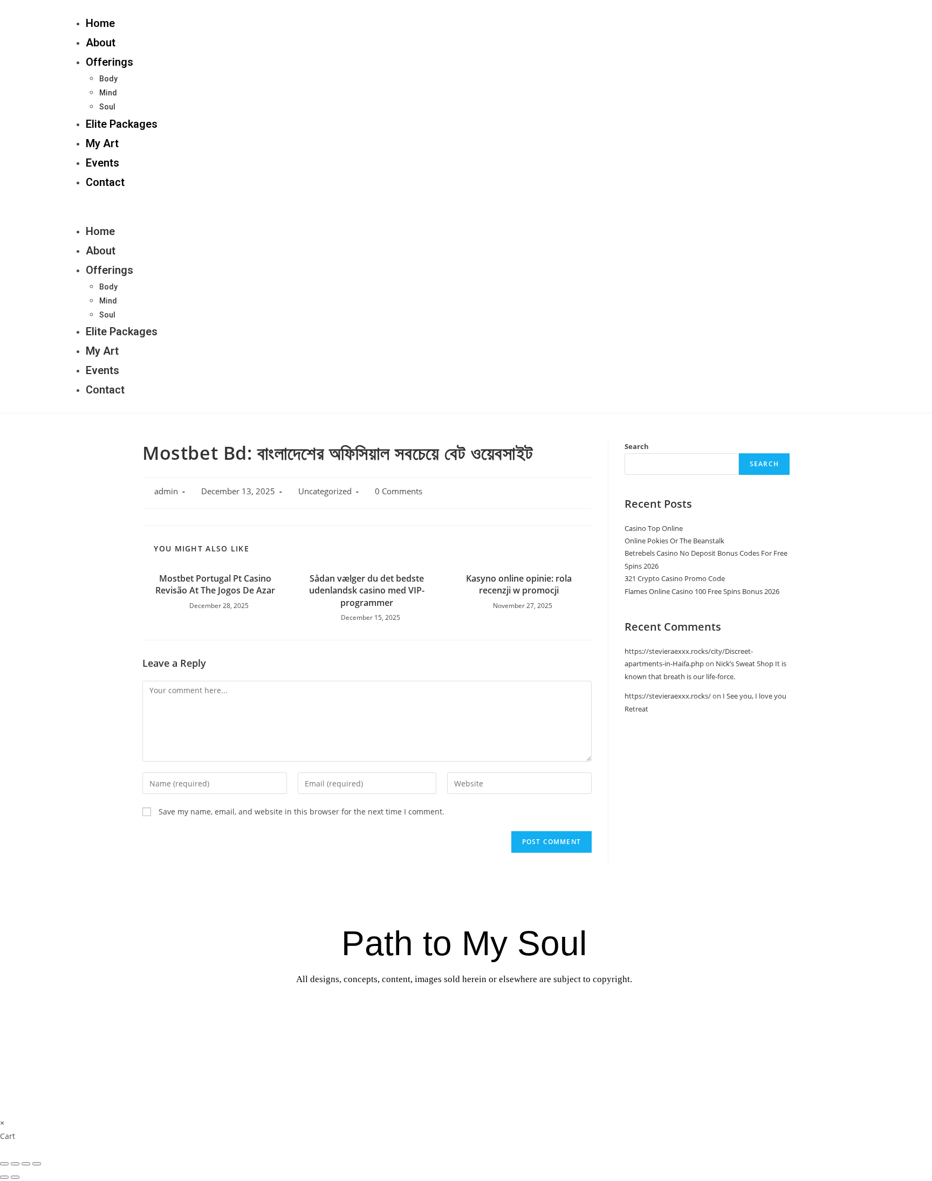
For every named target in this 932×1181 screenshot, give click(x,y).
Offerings (109, 62)
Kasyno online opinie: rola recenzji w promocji (519, 584)
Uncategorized (325, 491)
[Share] (15, 1163)
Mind (108, 92)
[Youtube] (528, 1014)
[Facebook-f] (876, 206)
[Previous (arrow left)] (4, 1177)
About (100, 42)
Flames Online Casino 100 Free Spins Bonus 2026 (702, 591)
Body (108, 78)
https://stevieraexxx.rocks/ (668, 696)
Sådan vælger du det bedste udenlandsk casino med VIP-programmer (366, 590)
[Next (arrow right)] (15, 1177)
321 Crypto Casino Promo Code (675, 578)
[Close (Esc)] (4, 1163)
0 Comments (398, 491)
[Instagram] (789, 206)
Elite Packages (121, 124)
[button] (403, 206)
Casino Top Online (654, 528)
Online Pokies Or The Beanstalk (674, 540)
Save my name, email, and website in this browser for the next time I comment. (301, 811)
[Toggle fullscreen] (26, 1163)
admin (166, 491)
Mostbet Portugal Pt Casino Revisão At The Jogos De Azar (215, 584)
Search (637, 446)
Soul (107, 106)
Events (102, 162)
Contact (105, 182)
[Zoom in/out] (36, 1163)
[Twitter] (832, 206)
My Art (102, 143)
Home (100, 23)
